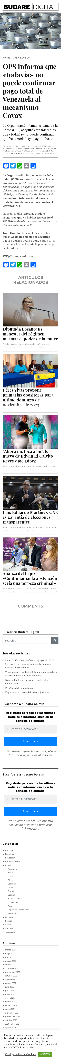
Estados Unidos (15, 898)
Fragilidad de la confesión (19, 687)
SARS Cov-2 (40, 153)
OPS (50, 151)
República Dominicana (18, 909)
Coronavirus (31, 148)
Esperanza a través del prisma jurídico (27, 692)
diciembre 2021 (12, 1013)
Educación (10, 858)
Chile (10, 880)
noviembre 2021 (12, 1016)
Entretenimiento (12, 861)
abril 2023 (9, 957)
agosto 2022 (10, 983)
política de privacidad (23, 825)
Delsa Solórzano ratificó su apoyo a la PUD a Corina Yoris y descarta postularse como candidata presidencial (30, 664)
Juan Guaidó (44, 151)
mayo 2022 (10, 994)
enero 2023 (10, 964)
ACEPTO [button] (45, 1054)
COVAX (39, 148)
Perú (10, 906)
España (11, 895)
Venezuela (22, 57)
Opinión (9, 917)
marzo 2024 (10, 950)
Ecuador (12, 891)
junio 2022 (10, 990)
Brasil (10, 876)
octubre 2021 (11, 1020)
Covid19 (53, 148)
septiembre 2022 (13, 979)
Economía (9, 854)
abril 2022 (10, 998)
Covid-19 (46, 148)
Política (8, 921)
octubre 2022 (11, 976)
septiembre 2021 (12, 1024)
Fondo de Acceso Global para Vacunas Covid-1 (20, 151)
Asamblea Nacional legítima (14, 148)
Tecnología (10, 932)
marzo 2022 (10, 1001)
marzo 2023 (10, 961)
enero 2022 (10, 1009)
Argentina (12, 869)
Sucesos (9, 928)
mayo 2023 (10, 953)
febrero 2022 (11, 1005)
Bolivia (11, 872)
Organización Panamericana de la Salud (19, 153)
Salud (8, 924)
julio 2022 (9, 987)
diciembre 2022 (12, 968)
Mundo (8, 57)
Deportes (9, 850)
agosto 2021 (10, 1027)
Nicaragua (13, 902)
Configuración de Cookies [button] (20, 1054)
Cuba (10, 887)
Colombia (12, 884)
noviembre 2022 (12, 972)
